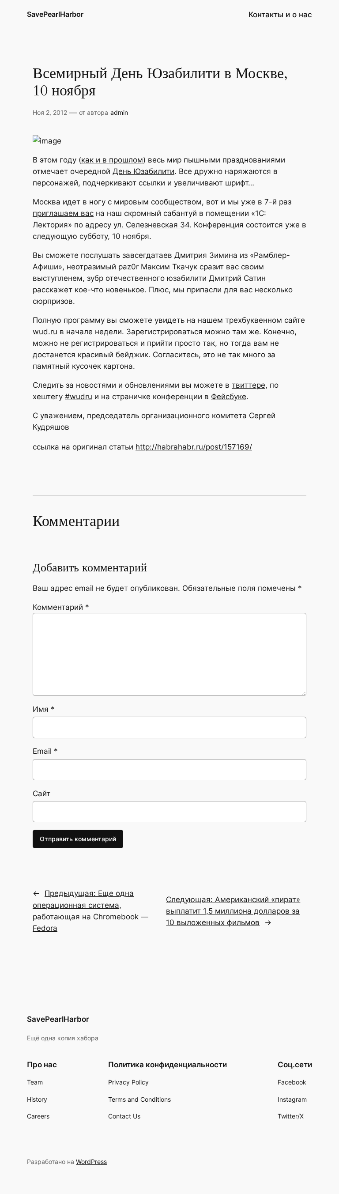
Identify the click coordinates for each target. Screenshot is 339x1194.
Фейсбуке (228, 396)
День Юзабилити (143, 171)
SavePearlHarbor (55, 14)
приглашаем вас (63, 213)
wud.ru (45, 331)
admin (119, 112)
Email (45, 751)
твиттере (248, 385)
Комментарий (61, 607)
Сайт (41, 793)
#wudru (78, 396)
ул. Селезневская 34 (151, 224)
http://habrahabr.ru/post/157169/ (194, 446)
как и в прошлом (112, 159)
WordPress (91, 1161)
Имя (44, 709)
